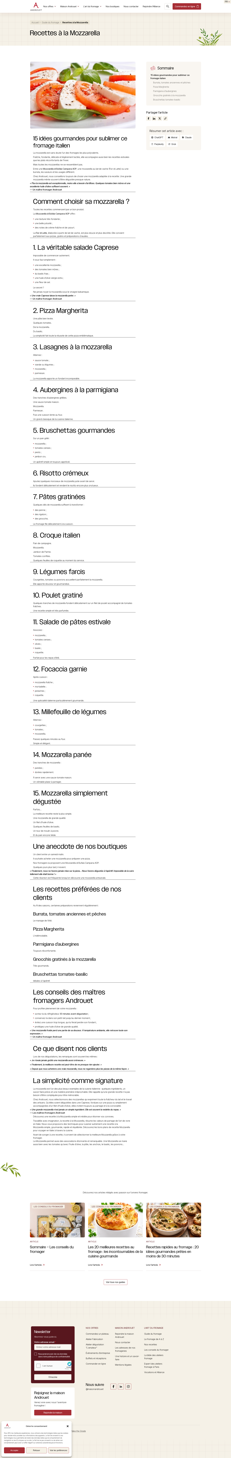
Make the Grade (78, 1431)
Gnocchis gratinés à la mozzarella (169, 95)
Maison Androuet (68, 6)
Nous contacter (131, 6)
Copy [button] (165, 118)
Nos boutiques (112, 6)
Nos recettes (150, 1344)
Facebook (148, 118)
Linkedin (154, 118)
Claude (188, 137)
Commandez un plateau (97, 1333)
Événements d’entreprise (98, 1353)
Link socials (113, 1386)
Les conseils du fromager (156, 1349)
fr (226, 2)
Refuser (36, 1450)
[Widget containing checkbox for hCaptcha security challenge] (54, 1366)
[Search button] (168, 6)
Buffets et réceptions (96, 1358)
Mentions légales (123, 1364)
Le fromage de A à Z (154, 1339)
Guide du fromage (153, 1333)
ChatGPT (158, 137)
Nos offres (48, 6)
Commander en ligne (96, 1363)
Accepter (14, 1450)
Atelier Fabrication (94, 1339)
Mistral (174, 137)
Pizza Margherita (161, 86)
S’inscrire (53, 1377)
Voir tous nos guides (115, 1282)
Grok (173, 144)
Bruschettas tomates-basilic (166, 99)
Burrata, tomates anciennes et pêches (171, 82)
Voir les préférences (58, 1450)
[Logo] (36, 6)
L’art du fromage (91, 6)
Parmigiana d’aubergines (165, 91)
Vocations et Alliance (154, 1372)
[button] (67, 1426)
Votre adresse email (45, 1342)
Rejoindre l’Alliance (151, 6)
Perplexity (159, 144)
